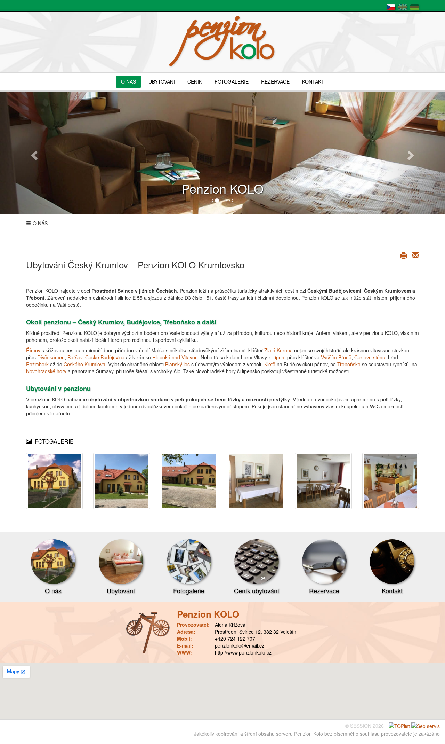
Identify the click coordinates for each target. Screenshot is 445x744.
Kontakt (392, 590)
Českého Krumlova (84, 364)
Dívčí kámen (51, 357)
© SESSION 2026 (364, 725)
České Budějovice (104, 357)
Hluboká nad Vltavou (175, 357)
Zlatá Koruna (278, 350)
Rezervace (324, 590)
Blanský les (177, 364)
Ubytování (121, 590)
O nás (53, 590)
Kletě (269, 364)
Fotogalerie (188, 590)
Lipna (278, 357)
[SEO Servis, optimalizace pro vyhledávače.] (425, 725)
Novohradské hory (46, 371)
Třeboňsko (349, 364)
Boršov (74, 357)
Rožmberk (37, 364)
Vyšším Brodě (336, 357)
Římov (33, 350)
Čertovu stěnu (369, 357)
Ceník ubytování (256, 590)
